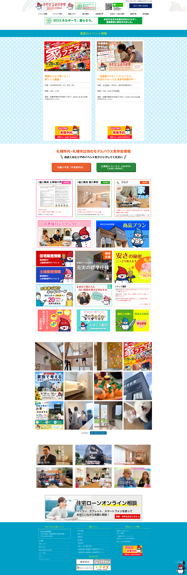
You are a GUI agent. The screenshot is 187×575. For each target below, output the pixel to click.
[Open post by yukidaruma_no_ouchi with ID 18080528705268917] (108, 415)
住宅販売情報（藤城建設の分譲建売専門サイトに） (91, 549)
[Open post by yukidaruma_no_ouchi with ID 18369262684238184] (138, 386)
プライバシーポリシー (44, 559)
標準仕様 (80, 537)
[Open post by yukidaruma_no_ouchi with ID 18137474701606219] (108, 356)
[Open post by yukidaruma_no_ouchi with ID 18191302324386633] (138, 356)
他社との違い (42, 547)
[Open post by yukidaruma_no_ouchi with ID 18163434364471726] (79, 356)
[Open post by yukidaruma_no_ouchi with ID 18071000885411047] (108, 386)
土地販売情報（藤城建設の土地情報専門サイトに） (91, 552)
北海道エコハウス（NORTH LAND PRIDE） (116, 167)
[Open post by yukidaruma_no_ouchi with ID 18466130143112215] (49, 386)
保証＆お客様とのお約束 (45, 550)
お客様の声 (81, 543)
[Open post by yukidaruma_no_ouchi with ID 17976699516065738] (138, 415)
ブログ (40, 556)
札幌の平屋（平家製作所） (71, 167)
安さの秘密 (81, 530)
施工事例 (80, 540)
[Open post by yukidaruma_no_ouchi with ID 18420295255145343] (49, 356)
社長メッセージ (43, 544)
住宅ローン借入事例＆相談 (85, 546)
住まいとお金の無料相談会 (124, 541)
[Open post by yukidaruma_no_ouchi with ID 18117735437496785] (79, 415)
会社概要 (41, 541)
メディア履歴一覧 (145, 304)
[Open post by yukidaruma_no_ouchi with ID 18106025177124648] (79, 386)
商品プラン (81, 534)
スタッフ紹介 (42, 553)
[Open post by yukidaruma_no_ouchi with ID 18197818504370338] (49, 415)
